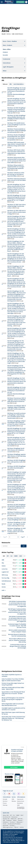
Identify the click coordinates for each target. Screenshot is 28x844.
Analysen (5, 52)
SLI (14, 815)
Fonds (4, 824)
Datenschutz (20, 801)
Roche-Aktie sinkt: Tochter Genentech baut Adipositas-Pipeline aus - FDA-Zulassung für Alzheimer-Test (13, 718)
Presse (5, 803)
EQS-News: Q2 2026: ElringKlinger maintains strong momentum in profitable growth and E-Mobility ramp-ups (16, 110)
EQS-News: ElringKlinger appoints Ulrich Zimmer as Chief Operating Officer (16, 456)
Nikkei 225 (13, 818)
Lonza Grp (4, 569)
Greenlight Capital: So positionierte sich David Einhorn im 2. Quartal (13, 708)
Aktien (15, 820)
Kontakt (5, 799)
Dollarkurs (6, 822)
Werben (14, 801)
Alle (11, 84)
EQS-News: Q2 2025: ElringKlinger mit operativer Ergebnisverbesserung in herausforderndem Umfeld (16, 507)
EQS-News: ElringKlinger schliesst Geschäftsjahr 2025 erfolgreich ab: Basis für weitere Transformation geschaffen (16, 423)
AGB (18, 805)
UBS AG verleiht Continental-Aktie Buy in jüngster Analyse (17, 631)
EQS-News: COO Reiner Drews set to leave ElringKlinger (16, 519)
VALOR (3, 34)
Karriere (5, 801)
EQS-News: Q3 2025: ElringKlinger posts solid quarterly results (16, 461)
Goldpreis (9, 820)
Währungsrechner (8, 827)
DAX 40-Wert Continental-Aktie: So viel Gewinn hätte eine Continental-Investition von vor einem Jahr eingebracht (17, 619)
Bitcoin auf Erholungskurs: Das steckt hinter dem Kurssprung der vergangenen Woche (13, 699)
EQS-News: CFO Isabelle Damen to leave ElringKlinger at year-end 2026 (16, 124)
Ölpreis (16, 827)
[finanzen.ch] (9, 1)
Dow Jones (14, 817)
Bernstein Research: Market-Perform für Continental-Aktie (17, 635)
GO (24, 546)
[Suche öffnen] (26, 2)
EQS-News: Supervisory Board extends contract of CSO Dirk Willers (16, 179)
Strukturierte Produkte (14, 824)
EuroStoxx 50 (6, 817)
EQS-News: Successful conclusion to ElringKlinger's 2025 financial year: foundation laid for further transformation (16, 416)
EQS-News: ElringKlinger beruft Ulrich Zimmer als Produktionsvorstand (15, 450)
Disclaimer (20, 803)
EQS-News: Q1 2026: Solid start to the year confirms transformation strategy (16, 212)
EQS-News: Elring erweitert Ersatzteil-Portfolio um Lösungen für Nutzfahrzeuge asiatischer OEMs (15, 167)
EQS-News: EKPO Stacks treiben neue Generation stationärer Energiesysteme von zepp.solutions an (16, 152)
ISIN (13, 34)
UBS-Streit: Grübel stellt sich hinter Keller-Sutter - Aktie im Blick (13, 688)
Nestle (3, 584)
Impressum (20, 799)
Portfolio (12, 825)
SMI (4, 820)
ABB (3, 560)
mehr (3, 590)
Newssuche (6, 543)
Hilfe (13, 799)
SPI (11, 815)
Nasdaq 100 (6, 818)
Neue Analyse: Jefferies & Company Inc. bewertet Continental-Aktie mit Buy (17, 640)
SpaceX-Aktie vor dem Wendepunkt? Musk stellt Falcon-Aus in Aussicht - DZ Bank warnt (13, 693)
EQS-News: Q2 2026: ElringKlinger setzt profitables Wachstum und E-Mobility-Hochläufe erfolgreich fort (16, 118)
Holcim (4, 566)
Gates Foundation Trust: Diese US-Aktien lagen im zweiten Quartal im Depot (13, 679)
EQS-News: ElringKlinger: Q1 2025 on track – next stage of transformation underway (16, 524)
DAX (22, 815)
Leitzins (22, 827)
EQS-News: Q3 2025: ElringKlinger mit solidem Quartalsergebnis (16, 467)
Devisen (20, 820)
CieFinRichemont (6, 581)
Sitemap (5, 805)
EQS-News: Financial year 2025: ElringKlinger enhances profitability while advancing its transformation (16, 400)
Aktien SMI (5, 815)
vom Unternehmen (19, 84)
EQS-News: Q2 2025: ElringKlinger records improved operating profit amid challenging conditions (16, 498)
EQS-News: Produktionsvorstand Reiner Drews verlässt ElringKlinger (16, 513)
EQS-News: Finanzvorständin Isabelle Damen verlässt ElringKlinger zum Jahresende (16, 130)
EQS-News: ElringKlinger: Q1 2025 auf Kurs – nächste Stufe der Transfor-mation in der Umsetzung (16, 531)
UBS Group (5, 575)
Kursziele (5, 55)
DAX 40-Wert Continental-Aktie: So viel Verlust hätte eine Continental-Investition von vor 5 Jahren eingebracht (17, 604)
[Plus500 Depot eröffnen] (8, 2)
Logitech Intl (5, 572)
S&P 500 (20, 818)
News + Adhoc (7, 49)
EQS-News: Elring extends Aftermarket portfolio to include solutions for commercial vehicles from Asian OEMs (16, 160)
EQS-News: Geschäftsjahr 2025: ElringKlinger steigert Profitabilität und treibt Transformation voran (16, 407)
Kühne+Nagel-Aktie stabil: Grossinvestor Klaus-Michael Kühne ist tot (13, 704)
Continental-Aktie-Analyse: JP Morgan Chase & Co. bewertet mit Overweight (18, 646)
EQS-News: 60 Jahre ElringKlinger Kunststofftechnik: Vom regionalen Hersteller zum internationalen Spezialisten (16, 137)
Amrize (4, 587)
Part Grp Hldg (5, 578)
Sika (3, 563)
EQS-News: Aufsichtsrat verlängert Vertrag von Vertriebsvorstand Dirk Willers (15, 174)
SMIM (17, 815)
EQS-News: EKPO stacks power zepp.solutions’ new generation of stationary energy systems (16, 144)
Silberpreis (19, 822)
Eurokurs (12, 822)
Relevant (5, 84)
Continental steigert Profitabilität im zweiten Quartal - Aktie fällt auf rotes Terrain (17, 625)
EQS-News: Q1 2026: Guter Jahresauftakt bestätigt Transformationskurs (16, 206)
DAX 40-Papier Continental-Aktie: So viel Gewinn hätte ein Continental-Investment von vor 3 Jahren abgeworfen (17, 611)
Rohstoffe (5, 825)
